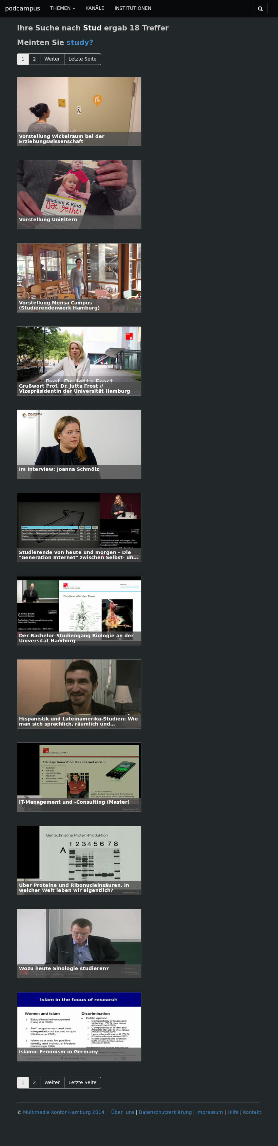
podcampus (22, 8)
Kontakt (252, 1112)
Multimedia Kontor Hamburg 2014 (63, 1112)
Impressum (209, 1112)
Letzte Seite (82, 59)
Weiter (52, 59)
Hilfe (233, 1112)
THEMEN (61, 8)
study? (79, 43)
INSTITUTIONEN (133, 8)
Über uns (122, 1112)
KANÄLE (94, 8)
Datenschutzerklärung (165, 1112)
